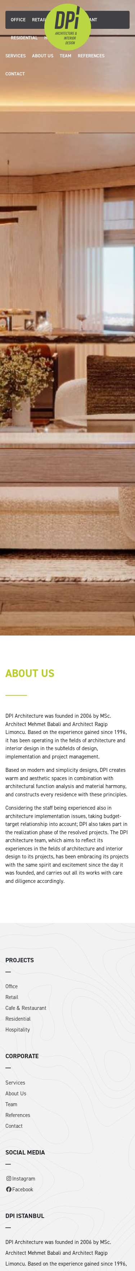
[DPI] (67, 26)
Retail (39, 20)
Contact (15, 74)
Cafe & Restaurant (25, 1008)
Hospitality (17, 1029)
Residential (24, 38)
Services (15, 56)
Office (18, 20)
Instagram (23, 1178)
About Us (42, 56)
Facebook (22, 1189)
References (91, 56)
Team (65, 56)
